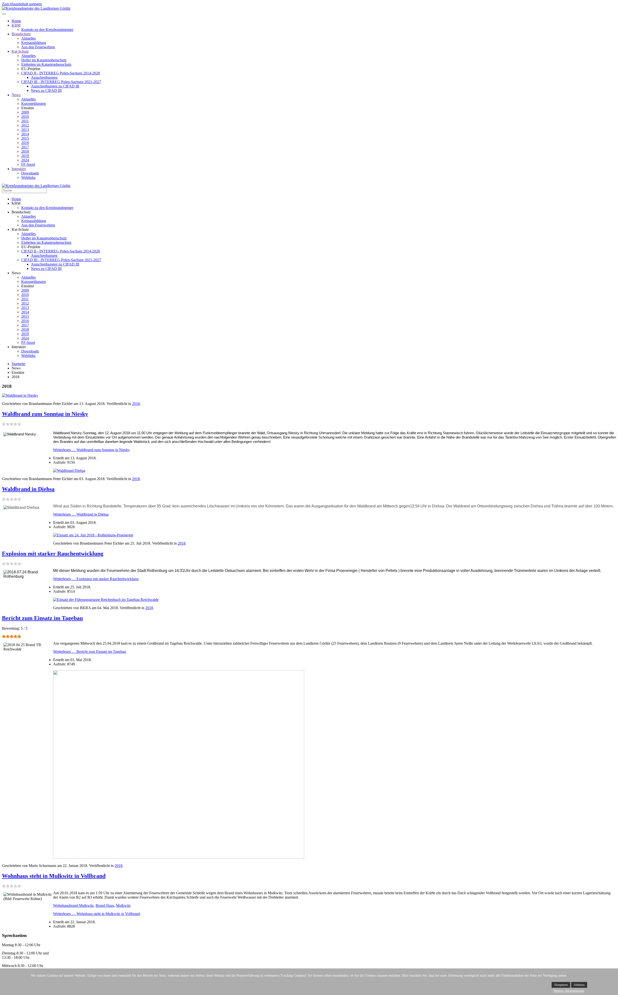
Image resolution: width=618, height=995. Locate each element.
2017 (25, 147)
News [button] (16, 273)
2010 (25, 117)
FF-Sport (28, 164)
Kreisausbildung (33, 43)
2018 (25, 151)
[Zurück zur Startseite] (36, 8)
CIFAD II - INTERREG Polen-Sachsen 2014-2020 (60, 73)
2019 (25, 156)
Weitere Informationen (568, 991)
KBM (16, 25)
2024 (25, 160)
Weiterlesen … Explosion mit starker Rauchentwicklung (96, 579)
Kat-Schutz (20, 51)
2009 (25, 112)
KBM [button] (16, 203)
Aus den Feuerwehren (38, 47)
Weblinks (28, 177)
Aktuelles (28, 38)
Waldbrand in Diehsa (28, 489)
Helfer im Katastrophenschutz (44, 60)
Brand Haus (105, 905)
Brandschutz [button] (21, 212)
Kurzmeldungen (33, 103)
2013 (25, 130)
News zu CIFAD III (46, 90)
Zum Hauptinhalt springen (22, 4)
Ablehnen (579, 985)
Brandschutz (21, 34)
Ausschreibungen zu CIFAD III (55, 86)
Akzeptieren (561, 985)
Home (16, 21)
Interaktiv (19, 169)
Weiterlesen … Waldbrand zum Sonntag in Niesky (91, 450)
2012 (25, 125)
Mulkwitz (123, 905)
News (16, 95)
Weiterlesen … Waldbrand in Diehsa (81, 514)
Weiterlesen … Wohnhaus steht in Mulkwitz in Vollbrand (96, 914)
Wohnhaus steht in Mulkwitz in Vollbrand (53, 876)
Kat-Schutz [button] (20, 229)
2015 (25, 138)
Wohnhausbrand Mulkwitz (73, 905)
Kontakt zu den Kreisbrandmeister (47, 30)
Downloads (30, 173)
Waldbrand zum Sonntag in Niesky (45, 414)
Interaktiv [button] (19, 347)
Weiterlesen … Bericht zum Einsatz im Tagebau (89, 651)
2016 (25, 143)
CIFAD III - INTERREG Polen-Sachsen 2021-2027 (61, 82)
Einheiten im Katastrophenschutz (46, 64)
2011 (25, 121)
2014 (25, 134)
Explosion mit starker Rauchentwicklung (52, 553)
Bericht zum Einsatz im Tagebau (42, 618)
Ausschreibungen (44, 77)
